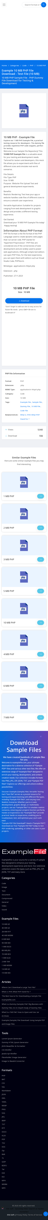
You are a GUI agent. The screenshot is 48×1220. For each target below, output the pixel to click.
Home (4, 65)
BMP (4, 1120)
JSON (4, 1094)
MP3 (3, 1188)
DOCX (4, 1132)
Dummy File (25, 406)
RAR (3, 1154)
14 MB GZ (6, 969)
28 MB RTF (6, 931)
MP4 (3, 1180)
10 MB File (35, 406)
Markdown (6, 1090)
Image (4, 887)
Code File (24, 410)
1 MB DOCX (6, 946)
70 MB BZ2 (6, 954)
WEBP (4, 1105)
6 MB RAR (6, 939)
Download (25, 301)
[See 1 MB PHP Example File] (24, 482)
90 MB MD (6, 943)
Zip (3, 1150)
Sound (4, 909)
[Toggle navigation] (4, 4)
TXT (3, 1124)
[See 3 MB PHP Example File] (24, 545)
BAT (3, 1079)
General (5, 902)
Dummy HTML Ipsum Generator (15, 1042)
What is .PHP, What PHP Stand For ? (16, 991)
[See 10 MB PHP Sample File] (40, 622)
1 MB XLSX (6, 958)
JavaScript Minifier (9, 1053)
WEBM (4, 1184)
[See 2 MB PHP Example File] (24, 514)
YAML (4, 1102)
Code (24, 65)
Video (4, 906)
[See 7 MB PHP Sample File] (40, 717)
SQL (3, 1087)
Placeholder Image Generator (14, 1057)
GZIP (4, 1162)
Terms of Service (35, 1215)
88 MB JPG (6, 950)
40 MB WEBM (7, 935)
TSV (3, 1143)
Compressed (7, 898)
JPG (3, 1117)
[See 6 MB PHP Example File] (24, 672)
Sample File (37, 402)
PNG (3, 1109)
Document (6, 894)
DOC (3, 1147)
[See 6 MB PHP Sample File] (40, 686)
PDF (3, 1139)
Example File (25, 402)
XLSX (4, 1135)
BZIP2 (4, 1165)
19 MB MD (6, 973)
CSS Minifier (7, 1050)
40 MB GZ (6, 928)
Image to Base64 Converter (13, 1061)
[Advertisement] (24, 35)
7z (3, 1158)
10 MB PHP (41, 65)
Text (3, 891)
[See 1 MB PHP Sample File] (40, 496)
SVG (3, 1113)
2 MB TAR (6, 961)
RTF (3, 1128)
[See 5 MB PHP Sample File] (40, 591)
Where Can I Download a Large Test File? (19, 987)
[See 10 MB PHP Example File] (24, 609)
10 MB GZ (6, 924)
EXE (3, 1173)
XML (3, 1098)
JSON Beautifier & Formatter (13, 1046)
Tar (3, 1169)
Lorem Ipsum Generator (12, 1038)
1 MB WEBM (7, 965)
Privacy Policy (22, 1215)
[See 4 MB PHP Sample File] (40, 654)
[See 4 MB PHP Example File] (24, 640)
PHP (32, 65)
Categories (14, 65)
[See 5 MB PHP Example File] (24, 577)
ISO (3, 1177)
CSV (3, 1083)
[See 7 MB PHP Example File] (24, 703)
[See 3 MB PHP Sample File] (40, 559)
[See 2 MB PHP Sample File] (40, 527)
